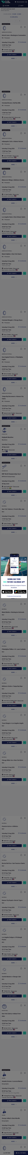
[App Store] (7, 592)
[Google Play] (20, 592)
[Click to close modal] (25, 559)
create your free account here (14, 596)
